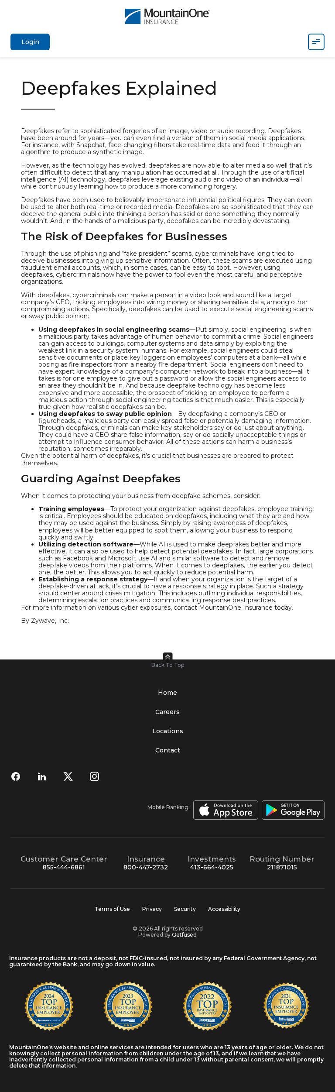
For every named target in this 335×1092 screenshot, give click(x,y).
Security (185, 909)
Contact (167, 750)
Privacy (152, 909)
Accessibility (224, 909)
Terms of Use (112, 909)
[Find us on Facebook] (15, 776)
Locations (167, 731)
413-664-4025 (211, 867)
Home (167, 693)
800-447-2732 (145, 867)
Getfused (184, 934)
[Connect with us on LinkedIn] (42, 776)
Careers (167, 712)
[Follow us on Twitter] (68, 776)
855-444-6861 (64, 867)
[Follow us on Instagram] (94, 776)
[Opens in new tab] (224, 810)
